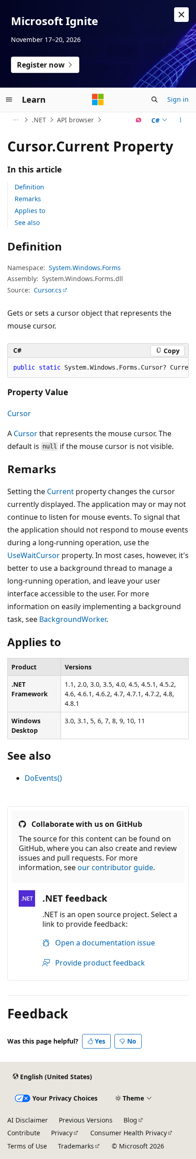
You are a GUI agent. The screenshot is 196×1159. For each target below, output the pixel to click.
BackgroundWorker (72, 619)
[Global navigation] (9, 99)
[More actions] (181, 120)
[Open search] (154, 99)
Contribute (23, 1132)
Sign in (178, 99)
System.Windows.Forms (85, 267)
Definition (29, 187)
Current (60, 491)
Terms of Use (27, 1146)
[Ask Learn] (138, 120)
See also (27, 222)
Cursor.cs (48, 290)
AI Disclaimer (27, 1120)
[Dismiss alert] (181, 14)
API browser (75, 119)
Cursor (19, 413)
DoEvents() (43, 778)
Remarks (28, 198)
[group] (98, 368)
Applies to (30, 210)
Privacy (61, 1132)
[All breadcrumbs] (15, 120)
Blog (130, 1120)
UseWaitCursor (33, 555)
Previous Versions (86, 1120)
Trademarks (76, 1146)
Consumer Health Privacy (128, 1132)
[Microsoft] (98, 99)
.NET (39, 119)
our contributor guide (115, 867)
